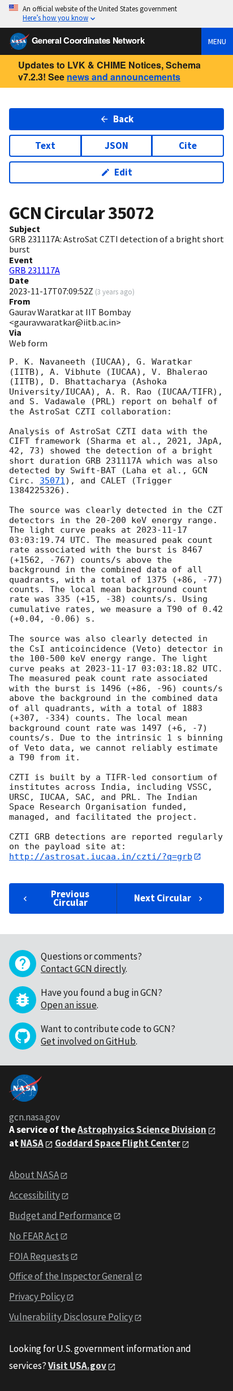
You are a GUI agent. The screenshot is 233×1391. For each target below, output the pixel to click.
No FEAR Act (34, 1236)
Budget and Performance (60, 1215)
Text (45, 145)
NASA (32, 1143)
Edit (123, 172)
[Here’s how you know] (116, 14)
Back (123, 119)
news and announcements (123, 76)
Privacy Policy (37, 1296)
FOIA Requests (39, 1256)
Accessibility (34, 1195)
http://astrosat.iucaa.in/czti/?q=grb (100, 856)
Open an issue (69, 1005)
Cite (188, 145)
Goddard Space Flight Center (117, 1143)
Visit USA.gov (77, 1365)
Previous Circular (70, 898)
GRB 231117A (34, 270)
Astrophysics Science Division (141, 1129)
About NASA (34, 1175)
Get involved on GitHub (88, 1041)
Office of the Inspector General (71, 1276)
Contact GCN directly (83, 968)
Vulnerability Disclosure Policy (71, 1317)
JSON (116, 145)
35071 (52, 481)
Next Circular (162, 898)
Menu (217, 41)
